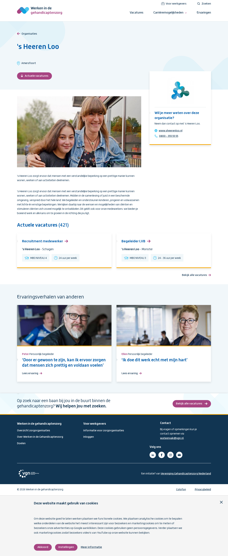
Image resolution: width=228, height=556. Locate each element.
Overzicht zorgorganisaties (33, 430)
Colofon (181, 489)
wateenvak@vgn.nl (172, 438)
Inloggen (88, 437)
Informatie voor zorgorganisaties (103, 430)
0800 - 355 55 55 (168, 136)
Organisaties (29, 34)
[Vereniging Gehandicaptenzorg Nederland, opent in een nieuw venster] (28, 473)
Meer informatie (91, 547)
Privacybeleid (203, 489)
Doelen (21, 443)
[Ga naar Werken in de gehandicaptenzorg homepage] (39, 11)
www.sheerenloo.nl (170, 131)
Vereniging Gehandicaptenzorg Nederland (186, 474)
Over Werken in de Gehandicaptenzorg (40, 437)
